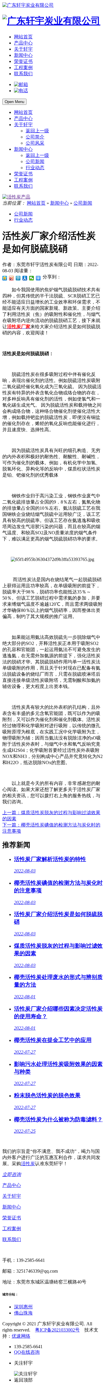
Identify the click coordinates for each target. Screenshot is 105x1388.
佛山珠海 (23, 1312)
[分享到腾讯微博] (18, 278)
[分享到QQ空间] (4, 278)
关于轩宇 (23, 49)
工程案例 (23, 67)
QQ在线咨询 (27, 1352)
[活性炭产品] (16, 196)
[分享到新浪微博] (11, 278)
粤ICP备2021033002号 (57, 1329)
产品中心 (23, 42)
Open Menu (14, 102)
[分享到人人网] (24, 278)
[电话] (21, 90)
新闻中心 (23, 55)
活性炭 (28, 1163)
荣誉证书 (23, 61)
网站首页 (23, 36)
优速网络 (21, 1336)
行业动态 (35, 167)
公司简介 (35, 136)
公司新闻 (35, 161)
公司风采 (35, 143)
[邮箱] (21, 84)
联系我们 (23, 73)
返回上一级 (37, 130)
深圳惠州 (23, 1306)
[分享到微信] (31, 278)
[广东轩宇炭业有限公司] (28, 5)
